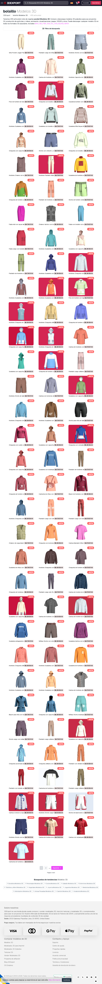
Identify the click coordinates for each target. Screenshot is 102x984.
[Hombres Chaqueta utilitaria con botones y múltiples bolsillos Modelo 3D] (21, 654)
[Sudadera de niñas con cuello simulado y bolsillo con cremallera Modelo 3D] (21, 556)
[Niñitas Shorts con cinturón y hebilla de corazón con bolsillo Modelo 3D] (51, 630)
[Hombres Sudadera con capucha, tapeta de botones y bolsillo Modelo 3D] (21, 287)
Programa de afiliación (12, 959)
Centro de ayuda (58, 946)
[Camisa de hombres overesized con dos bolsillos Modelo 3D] (51, 605)
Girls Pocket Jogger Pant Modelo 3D (20, 53)
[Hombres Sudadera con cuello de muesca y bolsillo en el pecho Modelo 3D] (51, 654)
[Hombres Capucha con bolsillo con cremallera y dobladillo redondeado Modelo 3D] (80, 66)
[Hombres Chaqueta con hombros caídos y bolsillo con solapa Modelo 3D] (51, 556)
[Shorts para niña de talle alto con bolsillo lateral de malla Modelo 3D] (80, 409)
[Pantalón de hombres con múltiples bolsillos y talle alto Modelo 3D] (51, 189)
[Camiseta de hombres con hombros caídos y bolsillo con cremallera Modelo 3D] (51, 777)
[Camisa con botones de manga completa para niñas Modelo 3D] (51, 385)
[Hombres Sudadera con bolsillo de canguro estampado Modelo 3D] (51, 409)
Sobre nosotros (11, 908)
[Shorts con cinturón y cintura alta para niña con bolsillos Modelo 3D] (51, 140)
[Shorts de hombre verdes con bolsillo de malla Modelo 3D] (80, 189)
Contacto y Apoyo (60, 939)
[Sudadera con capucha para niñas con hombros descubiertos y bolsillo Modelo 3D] (21, 605)
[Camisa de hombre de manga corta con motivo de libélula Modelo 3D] (51, 826)
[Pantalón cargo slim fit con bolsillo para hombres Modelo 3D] (51, 581)
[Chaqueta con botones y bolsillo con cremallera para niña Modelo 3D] (51, 532)
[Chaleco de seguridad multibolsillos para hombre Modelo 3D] (21, 532)
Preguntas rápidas (58, 949)
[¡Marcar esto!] (30, 48)
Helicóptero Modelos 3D (22, 891)
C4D (56, 24)
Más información (55, 980)
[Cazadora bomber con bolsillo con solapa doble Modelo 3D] (80, 91)
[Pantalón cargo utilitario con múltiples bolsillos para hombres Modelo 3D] (80, 360)
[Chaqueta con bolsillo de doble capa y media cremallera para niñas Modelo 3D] (51, 91)
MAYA (66, 24)
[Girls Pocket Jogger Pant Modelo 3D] (21, 42)
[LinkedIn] (96, 978)
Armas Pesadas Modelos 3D (44, 891)
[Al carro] (26, 48)
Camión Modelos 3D (64, 891)
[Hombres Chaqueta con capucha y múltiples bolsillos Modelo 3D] (21, 507)
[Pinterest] (87, 978)
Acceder (86, 3)
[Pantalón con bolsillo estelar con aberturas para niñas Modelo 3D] (21, 777)
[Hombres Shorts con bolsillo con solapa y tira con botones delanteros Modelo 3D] (80, 42)
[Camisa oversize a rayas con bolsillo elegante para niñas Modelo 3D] (21, 802)
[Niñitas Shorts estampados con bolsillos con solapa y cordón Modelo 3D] (80, 703)
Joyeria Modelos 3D (54, 887)
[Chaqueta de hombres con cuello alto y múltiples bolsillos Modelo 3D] (21, 581)
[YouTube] (96, 982)
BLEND (61, 24)
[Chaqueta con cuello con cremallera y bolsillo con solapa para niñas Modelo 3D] (21, 434)
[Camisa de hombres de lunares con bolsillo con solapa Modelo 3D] (80, 679)
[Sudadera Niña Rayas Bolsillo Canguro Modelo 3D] (80, 115)
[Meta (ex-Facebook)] (91, 978)
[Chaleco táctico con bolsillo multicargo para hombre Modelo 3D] (51, 213)
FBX (44, 24)
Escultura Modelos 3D (15, 883)
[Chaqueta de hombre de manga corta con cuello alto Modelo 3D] (80, 556)
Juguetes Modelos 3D (72, 887)
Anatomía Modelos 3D (81, 891)
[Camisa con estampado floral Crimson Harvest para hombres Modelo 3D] (80, 826)
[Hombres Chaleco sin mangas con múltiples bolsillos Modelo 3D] (21, 164)
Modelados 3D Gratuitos (12, 949)
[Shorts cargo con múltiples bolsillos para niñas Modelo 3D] (21, 728)
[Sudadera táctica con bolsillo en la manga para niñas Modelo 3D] (80, 630)
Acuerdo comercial (59, 955)
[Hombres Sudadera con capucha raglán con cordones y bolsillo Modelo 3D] (51, 287)
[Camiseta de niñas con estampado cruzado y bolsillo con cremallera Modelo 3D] (51, 483)
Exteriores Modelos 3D (87, 883)
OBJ (40, 24)
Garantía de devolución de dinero (63, 965)
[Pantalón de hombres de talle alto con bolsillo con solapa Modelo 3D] (80, 458)
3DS (48, 24)
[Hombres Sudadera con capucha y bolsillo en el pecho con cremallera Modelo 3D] (21, 66)
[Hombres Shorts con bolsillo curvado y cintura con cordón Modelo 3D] (21, 826)
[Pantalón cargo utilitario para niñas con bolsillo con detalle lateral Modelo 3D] (80, 777)
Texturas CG (8, 952)
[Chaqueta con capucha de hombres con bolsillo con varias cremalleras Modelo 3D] (21, 140)
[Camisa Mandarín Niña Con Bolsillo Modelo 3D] (80, 532)
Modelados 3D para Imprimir (14, 946)
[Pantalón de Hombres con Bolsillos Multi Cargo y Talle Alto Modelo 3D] (21, 262)
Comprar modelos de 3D (15, 939)
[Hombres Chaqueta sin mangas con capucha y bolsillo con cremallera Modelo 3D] (21, 311)
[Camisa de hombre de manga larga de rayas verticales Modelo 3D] (80, 581)
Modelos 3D (8, 942)
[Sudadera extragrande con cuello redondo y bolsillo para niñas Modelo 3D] (21, 630)
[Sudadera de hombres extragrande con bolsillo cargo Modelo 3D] (80, 164)
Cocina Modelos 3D (52, 883)
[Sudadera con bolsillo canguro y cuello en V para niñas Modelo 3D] (51, 115)
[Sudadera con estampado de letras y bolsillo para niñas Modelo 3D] (51, 458)
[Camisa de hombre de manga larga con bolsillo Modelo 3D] (80, 605)
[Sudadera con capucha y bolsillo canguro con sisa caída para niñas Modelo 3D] (21, 360)
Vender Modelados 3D (12, 955)
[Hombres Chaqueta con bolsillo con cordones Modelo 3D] (21, 409)
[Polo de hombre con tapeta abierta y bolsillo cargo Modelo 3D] (80, 287)
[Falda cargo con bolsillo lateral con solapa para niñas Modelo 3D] (21, 238)
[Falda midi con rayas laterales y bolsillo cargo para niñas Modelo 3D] (21, 213)
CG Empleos (8, 965)
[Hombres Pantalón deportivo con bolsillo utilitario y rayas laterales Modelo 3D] (51, 164)
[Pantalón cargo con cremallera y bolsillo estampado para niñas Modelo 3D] (51, 507)
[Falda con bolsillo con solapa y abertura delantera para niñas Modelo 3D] (80, 213)
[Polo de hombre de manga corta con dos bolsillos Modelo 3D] (21, 91)
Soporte (55, 942)
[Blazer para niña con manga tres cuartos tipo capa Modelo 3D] (21, 703)
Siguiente (56, 868)
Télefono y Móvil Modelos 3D (15, 887)
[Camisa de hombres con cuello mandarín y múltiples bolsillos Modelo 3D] (51, 66)
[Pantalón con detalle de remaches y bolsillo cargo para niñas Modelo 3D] (80, 752)
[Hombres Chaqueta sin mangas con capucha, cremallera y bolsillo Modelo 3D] (51, 336)
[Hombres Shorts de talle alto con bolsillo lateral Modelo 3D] (21, 385)
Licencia (55, 952)
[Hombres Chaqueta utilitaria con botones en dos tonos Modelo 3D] (51, 311)
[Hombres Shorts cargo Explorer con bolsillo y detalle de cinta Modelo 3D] (51, 802)
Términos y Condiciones (60, 962)
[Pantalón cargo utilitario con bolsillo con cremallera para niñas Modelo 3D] (51, 728)
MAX (36, 24)
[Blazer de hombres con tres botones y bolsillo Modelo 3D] (80, 483)
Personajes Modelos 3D (34, 883)
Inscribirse (96, 3)
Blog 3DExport (9, 962)
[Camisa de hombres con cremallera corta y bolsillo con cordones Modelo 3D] (80, 336)
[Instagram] (78, 978)
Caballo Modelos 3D (69, 883)
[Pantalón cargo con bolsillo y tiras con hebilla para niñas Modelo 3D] (80, 507)
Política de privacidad (60, 959)
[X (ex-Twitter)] (83, 978)
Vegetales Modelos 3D (36, 887)
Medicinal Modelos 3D (90, 887)
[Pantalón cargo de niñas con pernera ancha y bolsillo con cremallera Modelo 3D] (51, 42)
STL (52, 24)
